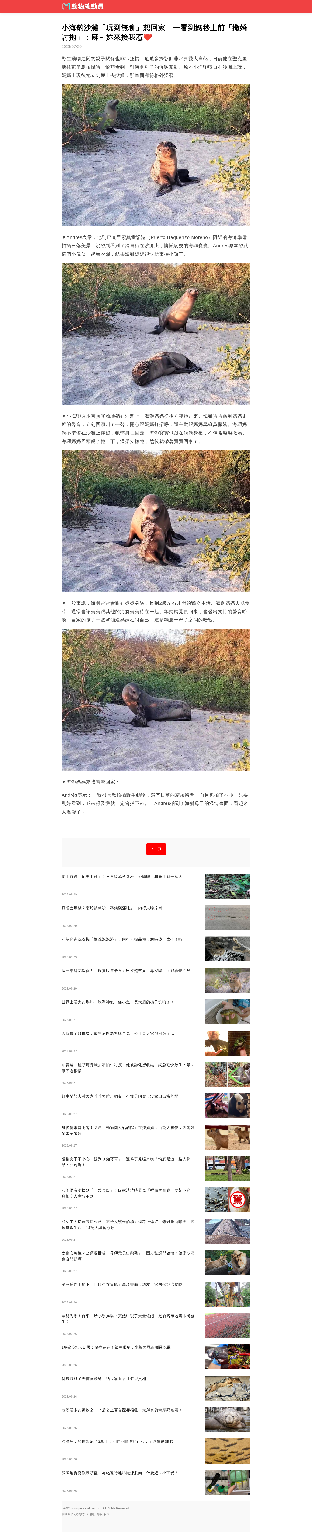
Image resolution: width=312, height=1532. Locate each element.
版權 (107, 1514)
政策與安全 (81, 1514)
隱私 (100, 1514)
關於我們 (67, 1514)
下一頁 (156, 849)
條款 (93, 1514)
